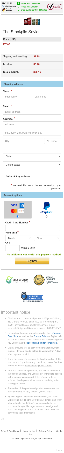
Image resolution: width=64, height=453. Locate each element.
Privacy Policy (40, 336)
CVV (7, 242)
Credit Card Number (17, 222)
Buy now (32, 261)
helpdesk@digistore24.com (21, 328)
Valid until (12, 232)
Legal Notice (29, 431)
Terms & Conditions (10, 431)
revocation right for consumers (42, 342)
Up (2, 418)
